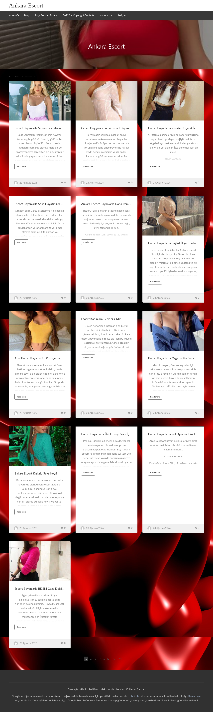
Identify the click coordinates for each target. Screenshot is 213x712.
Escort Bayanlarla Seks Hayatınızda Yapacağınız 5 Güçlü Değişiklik (57, 204)
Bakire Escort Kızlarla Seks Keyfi (35, 473)
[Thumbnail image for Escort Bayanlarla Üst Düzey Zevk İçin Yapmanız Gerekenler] (106, 426)
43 (114, 659)
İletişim (121, 15)
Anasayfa (14, 15)
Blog (26, 15)
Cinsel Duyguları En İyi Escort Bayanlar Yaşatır (111, 128)
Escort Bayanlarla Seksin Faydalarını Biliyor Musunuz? (49, 128)
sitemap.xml (194, 696)
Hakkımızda (106, 15)
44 (120, 659)
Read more (22, 167)
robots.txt (134, 696)
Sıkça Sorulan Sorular (46, 15)
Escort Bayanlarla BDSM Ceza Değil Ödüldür (44, 588)
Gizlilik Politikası (89, 689)
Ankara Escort (26, 5)
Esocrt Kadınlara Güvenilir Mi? (101, 319)
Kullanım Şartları (135, 689)
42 (108, 659)
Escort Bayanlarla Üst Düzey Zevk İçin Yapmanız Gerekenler (120, 434)
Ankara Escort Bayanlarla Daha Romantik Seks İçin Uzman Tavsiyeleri (126, 204)
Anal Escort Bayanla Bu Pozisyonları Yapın (41, 358)
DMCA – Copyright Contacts (78, 15)
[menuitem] (13, 16)
